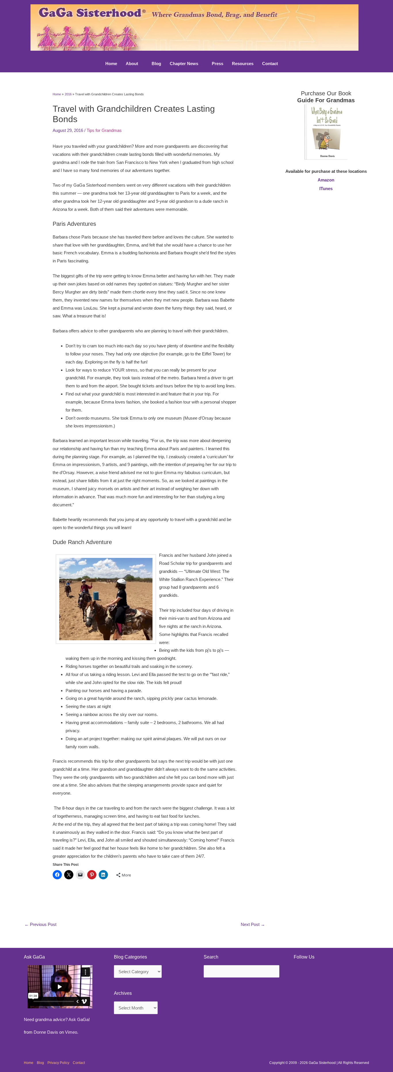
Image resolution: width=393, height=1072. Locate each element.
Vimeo (71, 1032)
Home (28, 1063)
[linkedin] (315, 972)
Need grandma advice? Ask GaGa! (57, 1019)
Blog (40, 1063)
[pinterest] (300, 972)
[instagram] (330, 972)
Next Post (253, 924)
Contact (79, 1063)
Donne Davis (46, 1032)
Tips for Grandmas (104, 130)
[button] (140, 63)
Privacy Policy (58, 1063)
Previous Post (40, 924)
